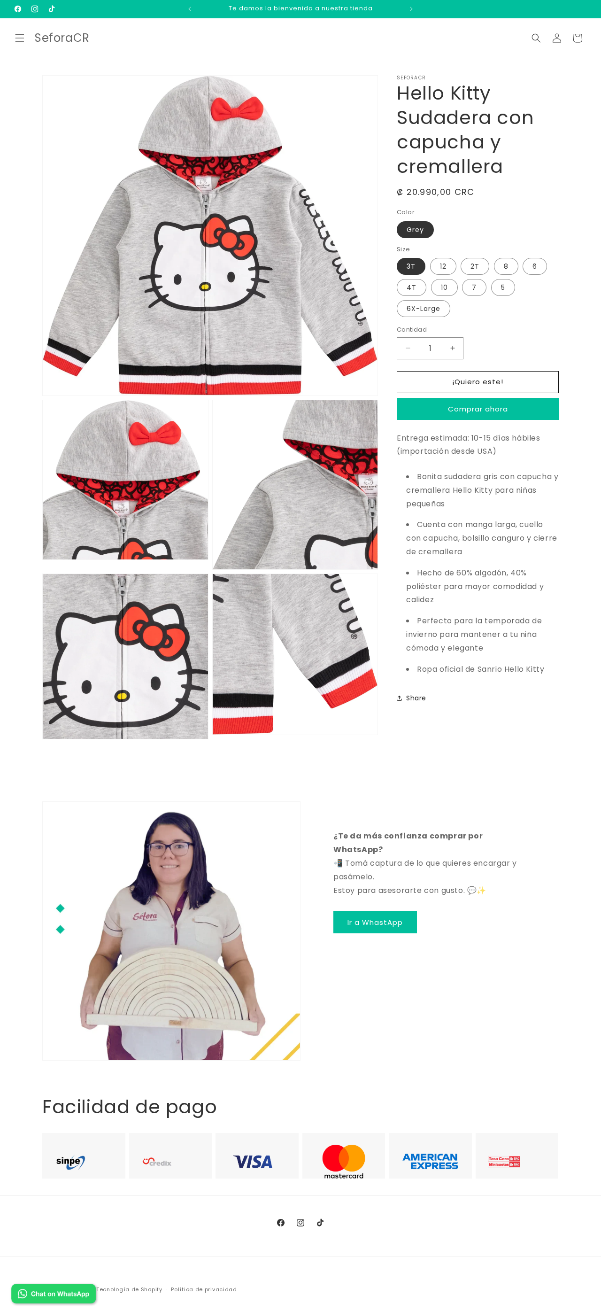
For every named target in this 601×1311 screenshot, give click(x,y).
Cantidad (412, 329)
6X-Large (423, 308)
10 (444, 287)
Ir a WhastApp (375, 922)
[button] (19, 38)
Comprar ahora (478, 409)
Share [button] (416, 698)
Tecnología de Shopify (129, 1289)
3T (411, 266)
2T (474, 266)
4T (411, 287)
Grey (415, 229)
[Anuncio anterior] (189, 9)
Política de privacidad (204, 1289)
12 (443, 266)
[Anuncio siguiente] (411, 9)
